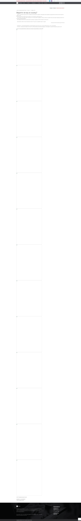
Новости (28, 10)
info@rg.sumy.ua (56, 513)
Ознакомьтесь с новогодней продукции (23, 25)
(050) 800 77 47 (62, 2)
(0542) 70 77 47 (55, 509)
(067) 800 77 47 (62, 3)
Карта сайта (55, 514)
